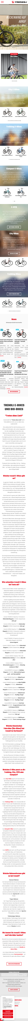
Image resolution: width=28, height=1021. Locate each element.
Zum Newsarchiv (14, 392)
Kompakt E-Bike (9, 829)
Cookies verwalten (8, 1014)
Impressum (17, 1003)
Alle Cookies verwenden (7, 1011)
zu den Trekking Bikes (14, 294)
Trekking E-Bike (9, 801)
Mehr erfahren (14, 76)
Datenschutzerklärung (8, 1006)
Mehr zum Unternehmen (14, 964)
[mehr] (1, 355)
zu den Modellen (20, 32)
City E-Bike (9, 778)
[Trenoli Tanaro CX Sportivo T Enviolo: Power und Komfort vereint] (7, 333)
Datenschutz (17, 1002)
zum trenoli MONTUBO (14, 227)
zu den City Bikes (14, 253)
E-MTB (7, 850)
